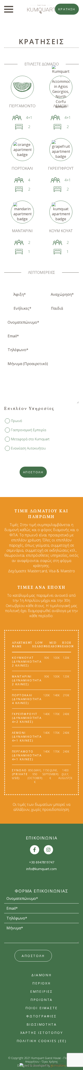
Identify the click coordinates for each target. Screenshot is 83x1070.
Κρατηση (66, 9)
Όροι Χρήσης (50, 1062)
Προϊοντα (41, 999)
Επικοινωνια (41, 838)
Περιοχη (41, 983)
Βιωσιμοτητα (42, 1024)
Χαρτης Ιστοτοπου (41, 1032)
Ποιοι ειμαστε (41, 1008)
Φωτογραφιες (41, 1016)
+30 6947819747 (41, 862)
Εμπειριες (41, 991)
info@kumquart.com (41, 869)
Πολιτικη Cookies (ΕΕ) (42, 1041)
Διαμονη (41, 975)
